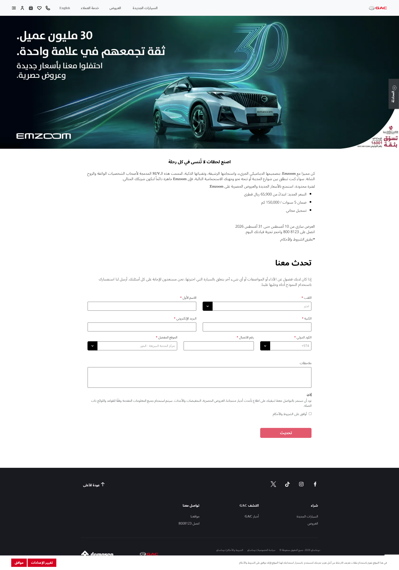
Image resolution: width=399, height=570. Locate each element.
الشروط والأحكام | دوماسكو (229, 550)
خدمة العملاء (90, 8)
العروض (115, 8)
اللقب (308, 297)
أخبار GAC (252, 516)
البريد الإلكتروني (186, 318)
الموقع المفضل (167, 337)
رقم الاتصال (246, 337)
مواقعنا (195, 516)
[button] (394, 94)
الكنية (308, 318)
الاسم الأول (189, 297)
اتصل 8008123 (189, 523)
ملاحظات (306, 363)
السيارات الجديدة (145, 8)
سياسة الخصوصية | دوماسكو (261, 550)
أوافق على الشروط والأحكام (290, 414)
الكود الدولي (304, 337)
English (64, 8)
